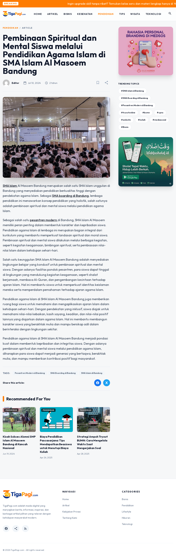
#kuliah (141, 120)
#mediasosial (159, 120)
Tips (122, 14)
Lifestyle (126, 511)
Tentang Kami (69, 517)
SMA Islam (10, 186)
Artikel (52, 14)
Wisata (135, 14)
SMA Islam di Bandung (91, 373)
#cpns (160, 112)
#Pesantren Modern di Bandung (137, 105)
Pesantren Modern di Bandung (30, 373)
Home (38, 14)
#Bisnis (124, 127)
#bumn (146, 112)
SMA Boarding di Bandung (63, 373)
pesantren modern (44, 220)
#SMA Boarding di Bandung (134, 98)
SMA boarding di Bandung (70, 196)
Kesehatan (84, 14)
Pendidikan (106, 14)
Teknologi (153, 14)
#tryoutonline (128, 112)
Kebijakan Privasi (71, 511)
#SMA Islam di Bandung (132, 91)
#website (126, 120)
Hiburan (126, 517)
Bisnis (68, 14)
